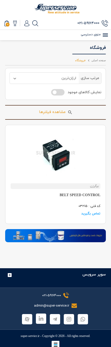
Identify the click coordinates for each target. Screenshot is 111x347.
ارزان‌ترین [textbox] (68, 78)
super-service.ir (30, 336)
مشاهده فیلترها (52, 112)
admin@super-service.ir (52, 305)
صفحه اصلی (98, 60)
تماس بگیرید (90, 213)
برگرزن (94, 186)
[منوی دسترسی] (104, 35)
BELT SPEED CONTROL (80, 195)
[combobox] (44, 78)
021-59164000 (51, 295)
